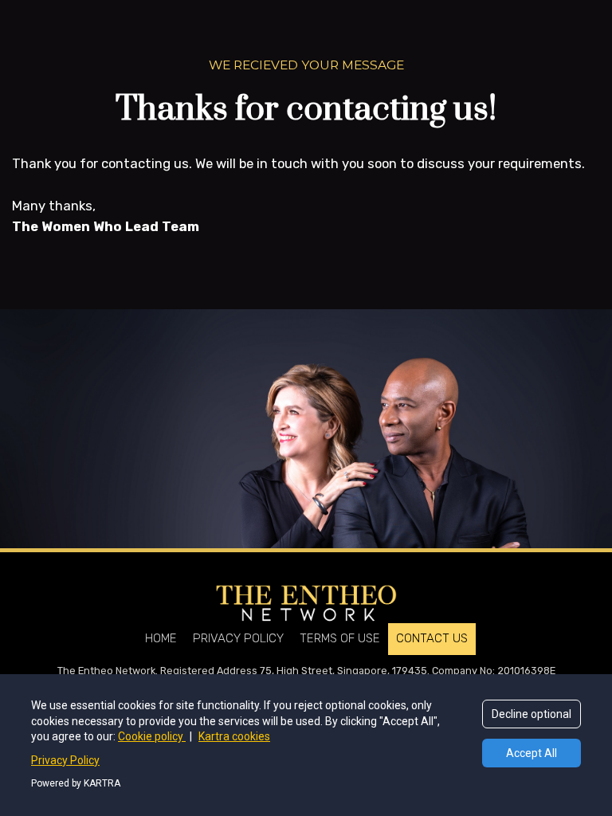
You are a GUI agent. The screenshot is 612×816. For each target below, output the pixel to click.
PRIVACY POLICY (238, 638)
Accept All (531, 753)
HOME (161, 638)
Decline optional (531, 714)
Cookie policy (152, 736)
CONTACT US (432, 638)
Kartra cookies (234, 736)
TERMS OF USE (340, 638)
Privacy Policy (65, 760)
